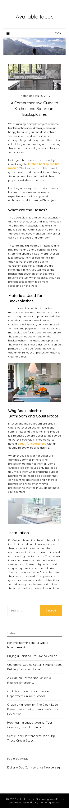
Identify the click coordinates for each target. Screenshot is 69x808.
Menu (58, 33)
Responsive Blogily (26, 802)
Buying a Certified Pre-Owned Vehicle (32, 656)
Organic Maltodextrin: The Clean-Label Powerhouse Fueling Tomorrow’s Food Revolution (33, 709)
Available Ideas (34, 16)
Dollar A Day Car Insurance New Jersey (33, 767)
